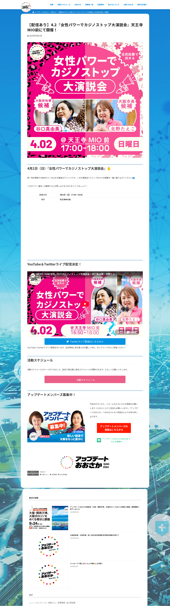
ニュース (31, 603)
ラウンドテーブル (41, 603)
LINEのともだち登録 (105, 408)
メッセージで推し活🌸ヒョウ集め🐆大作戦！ (86, 563)
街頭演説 (54, 474)
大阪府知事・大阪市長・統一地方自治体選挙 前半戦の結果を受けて (94, 535)
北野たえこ (45, 474)
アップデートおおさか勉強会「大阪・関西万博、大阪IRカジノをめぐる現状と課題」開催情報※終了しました (105, 508)
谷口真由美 (63, 474)
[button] (85, 341)
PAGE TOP (164, 585)
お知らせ (43, 472)
